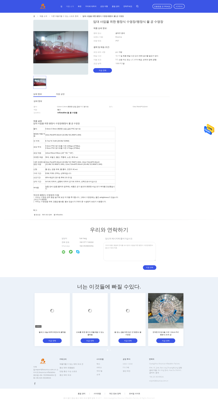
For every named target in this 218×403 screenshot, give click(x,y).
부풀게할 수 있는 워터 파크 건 (71, 364)
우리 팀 (99, 371)
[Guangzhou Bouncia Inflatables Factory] (65, 252)
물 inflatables (58, 215)
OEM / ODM (127, 364)
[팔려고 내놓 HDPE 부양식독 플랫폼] (52, 310)
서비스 (99, 367)
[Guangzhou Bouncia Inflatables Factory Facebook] (34, 383)
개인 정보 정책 (115, 393)
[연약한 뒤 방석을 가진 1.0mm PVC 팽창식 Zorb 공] (165, 310)
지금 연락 (102, 70)
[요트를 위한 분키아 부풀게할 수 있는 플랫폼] (90, 310)
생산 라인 (126, 371)
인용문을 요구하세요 (162, 6)
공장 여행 (104, 6)
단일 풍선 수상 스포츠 (68, 371)
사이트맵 (97, 393)
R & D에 (126, 367)
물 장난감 (37, 215)
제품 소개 (70, 6)
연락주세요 (127, 6)
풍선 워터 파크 (65, 375)
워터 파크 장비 (47, 215)
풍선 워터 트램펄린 (67, 367)
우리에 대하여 (90, 6)
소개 (98, 374)
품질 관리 (115, 6)
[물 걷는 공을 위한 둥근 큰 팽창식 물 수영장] (128, 310)
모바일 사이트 (134, 393)
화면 (79, 6)
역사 (98, 364)
